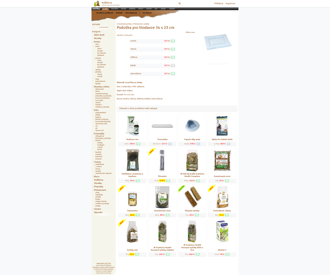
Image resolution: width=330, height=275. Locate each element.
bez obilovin (101, 53)
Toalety (97, 162)
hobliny (100, 143)
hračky (97, 199)
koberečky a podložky (103, 138)
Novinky (97, 38)
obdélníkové (99, 164)
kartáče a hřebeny (101, 119)
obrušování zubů (101, 124)
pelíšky (97, 206)
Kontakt (119, 13)
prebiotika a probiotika (103, 96)
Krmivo (97, 41)
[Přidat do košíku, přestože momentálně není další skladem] (173, 65)
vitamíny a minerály (102, 107)
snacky (99, 76)
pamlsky (98, 72)
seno (97, 44)
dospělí (100, 51)
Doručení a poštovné (104, 13)
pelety (99, 149)
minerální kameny (101, 94)
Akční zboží (99, 35)
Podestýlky (99, 133)
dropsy (99, 74)
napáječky (99, 195)
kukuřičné (98, 157)
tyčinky (97, 70)
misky (97, 192)
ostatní (99, 147)
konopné (98, 159)
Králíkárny (98, 180)
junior (99, 49)
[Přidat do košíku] (173, 41)
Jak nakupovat (131, 13)
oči (96, 126)
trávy (97, 79)
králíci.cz (107, 2)
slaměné (98, 154)
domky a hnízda (100, 201)
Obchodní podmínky (106, 269)
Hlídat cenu (190, 32)
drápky (97, 115)
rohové (97, 169)
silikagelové (99, 136)
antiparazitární (100, 113)
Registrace (230, 3)
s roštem (98, 167)
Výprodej (98, 212)
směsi (97, 46)
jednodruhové (100, 81)
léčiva (97, 91)
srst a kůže (99, 100)
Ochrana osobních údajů (103, 271)
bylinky (97, 84)
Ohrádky (98, 183)
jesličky (98, 197)
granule (98, 58)
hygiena (98, 117)
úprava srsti (99, 130)
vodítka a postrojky (102, 204)
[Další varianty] (170, 144)
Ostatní (97, 209)
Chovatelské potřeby (124, 24)
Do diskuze (147, 13)
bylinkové (100, 55)
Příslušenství (100, 190)
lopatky (98, 171)
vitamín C (98, 105)
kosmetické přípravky (102, 121)
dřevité (98, 140)
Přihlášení (218, 3)
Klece (96, 176)
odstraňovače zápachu (103, 173)
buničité (98, 152)
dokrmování (99, 89)
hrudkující (100, 145)
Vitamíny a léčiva (101, 86)
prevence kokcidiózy (102, 98)
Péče (96, 110)
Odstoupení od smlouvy (103, 273)
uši (96, 128)
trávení (97, 103)
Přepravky (98, 186)
